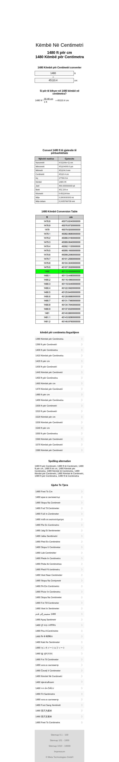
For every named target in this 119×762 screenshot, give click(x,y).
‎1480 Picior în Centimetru (47, 591)
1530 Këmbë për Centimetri (49, 422)
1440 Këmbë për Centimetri (49, 372)
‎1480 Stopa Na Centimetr (47, 502)
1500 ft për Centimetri (46, 405)
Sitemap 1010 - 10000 (60, 746)
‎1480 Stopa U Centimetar (47, 547)
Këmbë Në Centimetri (59, 45)
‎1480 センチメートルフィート (50, 647)
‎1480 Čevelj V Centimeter (48, 670)
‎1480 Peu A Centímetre (46, 631)
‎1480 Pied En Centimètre (47, 541)
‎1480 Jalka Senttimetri (46, 536)
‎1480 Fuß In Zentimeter (47, 514)
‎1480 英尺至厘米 (43, 716)
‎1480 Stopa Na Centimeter (48, 597)
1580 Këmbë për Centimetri (49, 450)
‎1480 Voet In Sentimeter (47, 608)
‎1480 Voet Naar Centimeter (48, 575)
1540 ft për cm (42, 428)
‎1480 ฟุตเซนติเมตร (44, 682)
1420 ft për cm (42, 361)
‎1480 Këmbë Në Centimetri (48, 676)
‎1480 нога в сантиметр (47, 665)
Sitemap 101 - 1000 (59, 740)
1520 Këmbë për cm (45, 417)
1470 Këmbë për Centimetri (49, 389)
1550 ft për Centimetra (46, 433)
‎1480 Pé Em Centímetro (47, 586)
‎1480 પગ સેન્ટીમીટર (44, 688)
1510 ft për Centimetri (46, 411)
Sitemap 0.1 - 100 (59, 735)
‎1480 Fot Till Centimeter (47, 603)
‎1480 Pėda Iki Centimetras (48, 564)
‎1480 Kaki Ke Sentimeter (47, 642)
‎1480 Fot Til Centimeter (47, 659)
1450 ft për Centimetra (46, 378)
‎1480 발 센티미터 (44, 653)
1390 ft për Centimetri (46, 344)
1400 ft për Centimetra (46, 350)
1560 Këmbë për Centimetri (49, 439)
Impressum (59, 751)
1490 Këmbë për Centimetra (49, 400)
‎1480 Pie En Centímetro (47, 525)
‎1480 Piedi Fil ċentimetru (47, 569)
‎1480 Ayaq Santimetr (45, 619)
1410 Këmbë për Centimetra (49, 355)
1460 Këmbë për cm (45, 383)
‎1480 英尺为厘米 (43, 710)
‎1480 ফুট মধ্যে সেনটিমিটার (45, 625)
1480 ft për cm (42, 394)
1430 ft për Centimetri (46, 366)
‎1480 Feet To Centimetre (47, 722)
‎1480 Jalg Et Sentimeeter (47, 530)
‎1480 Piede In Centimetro (48, 558)
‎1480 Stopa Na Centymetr (48, 580)
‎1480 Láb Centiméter (45, 553)
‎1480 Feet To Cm (44, 491)
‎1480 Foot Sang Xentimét (48, 705)
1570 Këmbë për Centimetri (49, 444)
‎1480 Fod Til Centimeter (47, 508)
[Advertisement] (59, 19)
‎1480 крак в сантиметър (47, 497)
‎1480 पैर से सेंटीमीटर (44, 636)
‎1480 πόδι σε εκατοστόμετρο (49, 519)
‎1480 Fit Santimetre (45, 694)
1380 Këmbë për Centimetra (49, 339)
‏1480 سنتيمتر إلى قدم (45, 614)
